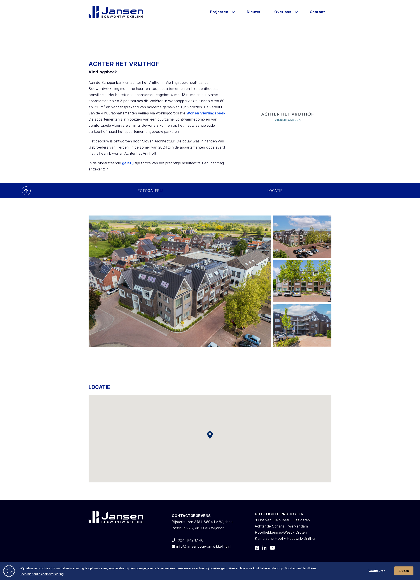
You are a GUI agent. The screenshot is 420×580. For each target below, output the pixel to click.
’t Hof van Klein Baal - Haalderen (282, 520)
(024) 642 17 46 (189, 540)
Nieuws (253, 12)
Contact (317, 12)
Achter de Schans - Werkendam (281, 526)
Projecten (219, 12)
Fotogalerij (150, 190)
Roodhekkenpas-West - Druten (281, 532)
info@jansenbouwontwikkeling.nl (203, 546)
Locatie (275, 190)
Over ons (282, 12)
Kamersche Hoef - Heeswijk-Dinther (285, 538)
